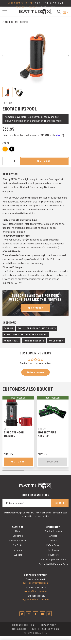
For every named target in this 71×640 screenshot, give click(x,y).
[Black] (11, 149)
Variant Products (33, 340)
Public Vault (11, 340)
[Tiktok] (49, 613)
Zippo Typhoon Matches (14, 434)
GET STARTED (35, 308)
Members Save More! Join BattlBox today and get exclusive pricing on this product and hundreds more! (33, 118)
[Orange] (5, 149)
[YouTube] (42, 613)
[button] (4, 11)
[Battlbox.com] (35, 11)
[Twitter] (21, 613)
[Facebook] (35, 613)
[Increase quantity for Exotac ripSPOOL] (14, 161)
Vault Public (56, 340)
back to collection (16, 22)
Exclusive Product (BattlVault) (37, 328)
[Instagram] (28, 613)
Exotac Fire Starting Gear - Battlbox (26, 334)
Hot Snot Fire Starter (47, 434)
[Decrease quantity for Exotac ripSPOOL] (5, 161)
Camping (8, 328)
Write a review (35, 372)
